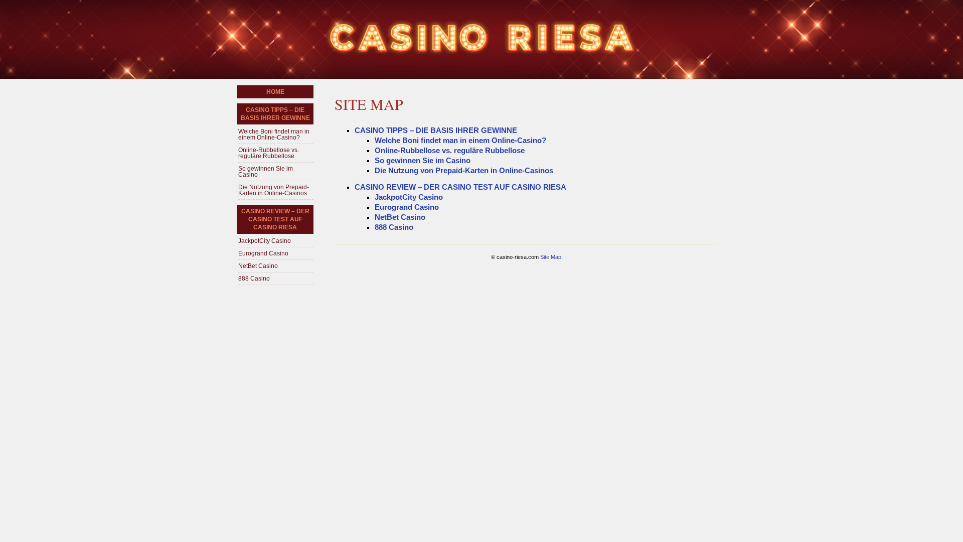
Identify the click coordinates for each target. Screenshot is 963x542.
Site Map (550, 257)
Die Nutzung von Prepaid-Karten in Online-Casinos (464, 170)
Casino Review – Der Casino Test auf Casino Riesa (460, 187)
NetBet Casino (400, 217)
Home (275, 91)
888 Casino (394, 227)
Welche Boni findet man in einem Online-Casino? (460, 140)
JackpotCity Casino (409, 197)
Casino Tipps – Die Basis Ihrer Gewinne (436, 130)
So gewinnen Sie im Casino (422, 160)
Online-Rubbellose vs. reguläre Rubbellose (450, 150)
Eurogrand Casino (407, 207)
